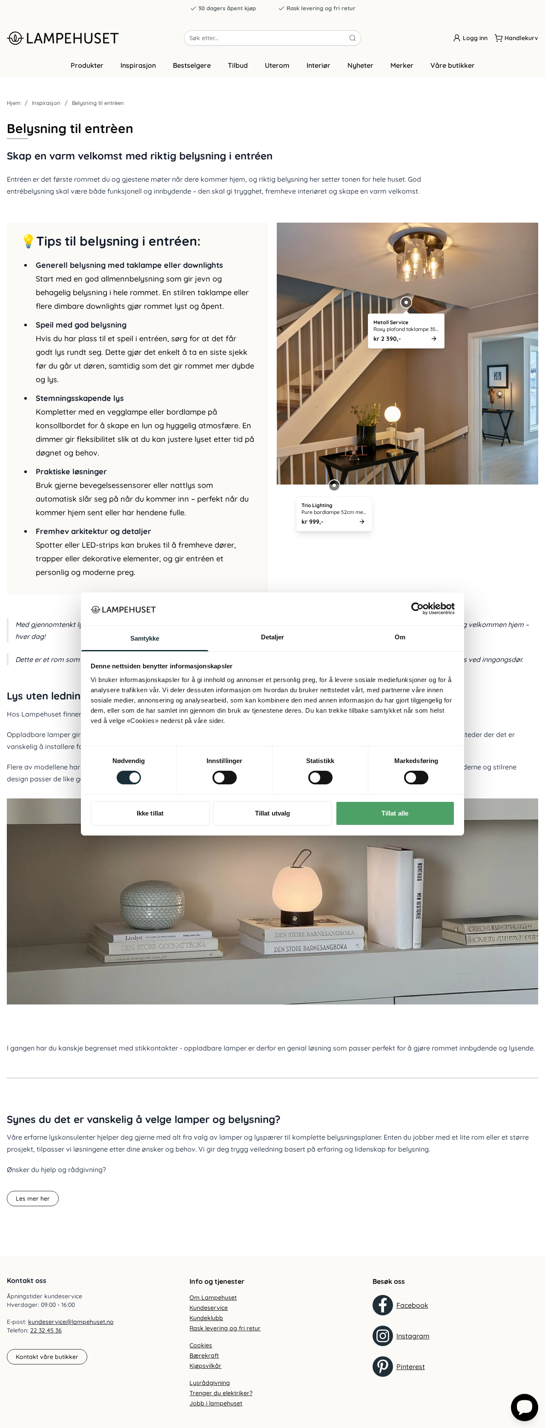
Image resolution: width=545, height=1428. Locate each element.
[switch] (224, 777)
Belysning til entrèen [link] (98, 102)
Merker (401, 65)
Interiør (318, 65)
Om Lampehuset (213, 1297)
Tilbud (238, 65)
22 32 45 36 (46, 1330)
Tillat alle (395, 813)
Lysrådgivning (209, 1383)
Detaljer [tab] (272, 637)
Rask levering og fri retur (321, 8)
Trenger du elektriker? (220, 1393)
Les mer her (33, 1198)
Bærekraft (204, 1355)
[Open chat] (524, 1407)
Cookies (200, 1345)
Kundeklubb (206, 1318)
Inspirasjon (138, 65)
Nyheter (360, 65)
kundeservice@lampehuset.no (71, 1322)
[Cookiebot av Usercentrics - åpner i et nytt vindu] (417, 608)
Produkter (87, 65)
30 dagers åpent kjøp (227, 8)
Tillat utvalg (272, 813)
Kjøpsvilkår (205, 1366)
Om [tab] (400, 637)
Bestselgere (192, 65)
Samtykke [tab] (145, 638)
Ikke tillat (150, 813)
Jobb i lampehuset (215, 1403)
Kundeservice (208, 1308)
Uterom (277, 65)
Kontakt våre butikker (47, 1357)
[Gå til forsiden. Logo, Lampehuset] (95, 38)
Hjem (13, 102)
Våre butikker (452, 65)
